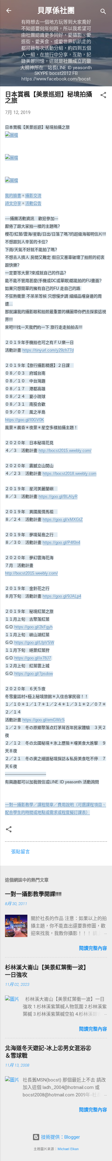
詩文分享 (13, 203)
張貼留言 (20, 851)
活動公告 (33, 203)
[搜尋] (103, 12)
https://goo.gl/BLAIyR (58, 496)
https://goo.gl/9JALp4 (62, 596)
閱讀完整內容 (93, 948)
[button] (103, 96)
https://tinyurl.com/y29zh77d (48, 350)
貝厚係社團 (56, 10)
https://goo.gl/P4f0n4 (61, 542)
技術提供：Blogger (60, 1137)
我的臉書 (13, 195)
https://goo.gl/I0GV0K (24, 419)
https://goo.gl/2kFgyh (33, 627)
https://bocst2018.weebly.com (69, 473)
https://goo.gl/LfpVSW (34, 642)
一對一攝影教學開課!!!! (33, 894)
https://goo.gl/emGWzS (43, 719)
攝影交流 (33, 195)
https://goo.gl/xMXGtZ (63, 519)
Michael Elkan (68, 1149)
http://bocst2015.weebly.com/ (65, 450)
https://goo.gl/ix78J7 (32, 658)
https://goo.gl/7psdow (33, 673)
